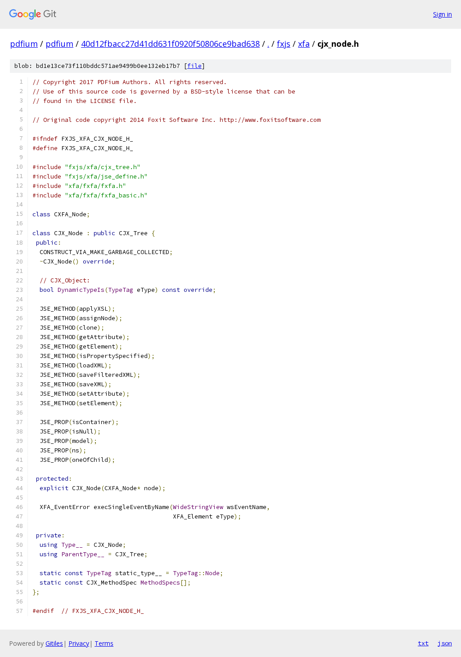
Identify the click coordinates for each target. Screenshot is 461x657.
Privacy (78, 643)
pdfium (24, 43)
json (445, 643)
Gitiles (54, 643)
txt (423, 643)
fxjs (283, 43)
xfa (304, 43)
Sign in (442, 14)
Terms (104, 643)
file (194, 66)
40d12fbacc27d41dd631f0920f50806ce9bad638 (170, 43)
